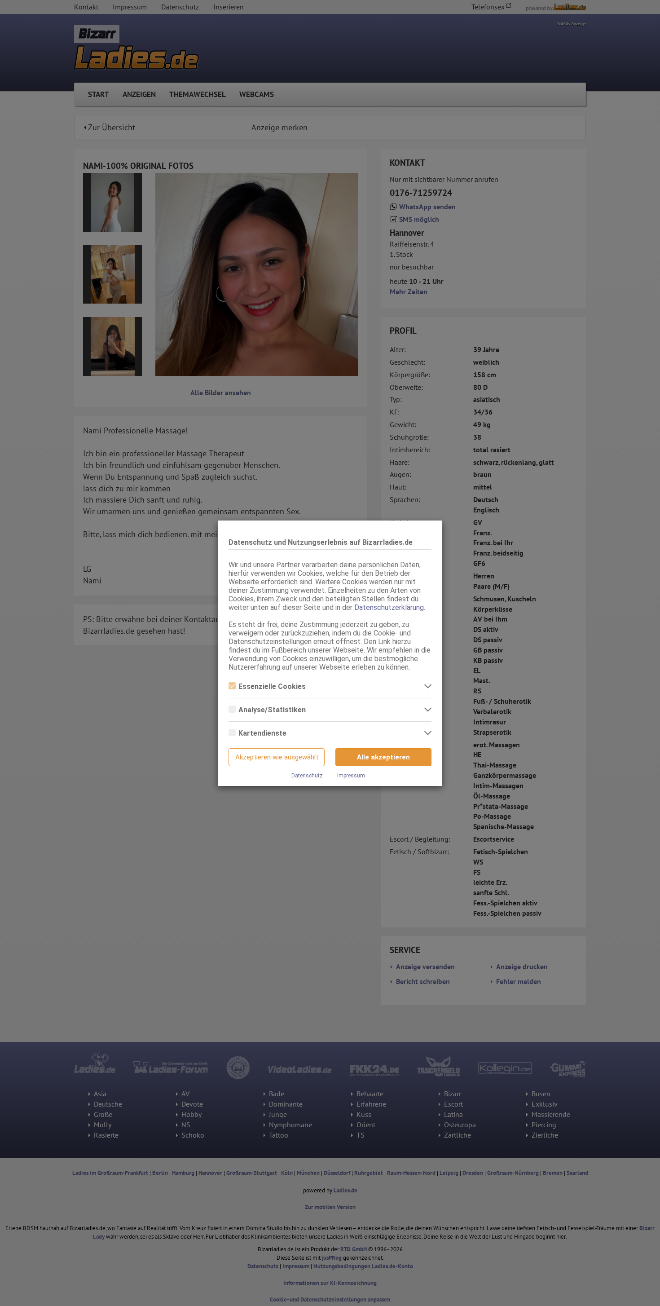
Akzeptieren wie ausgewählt (276, 757)
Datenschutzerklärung (389, 607)
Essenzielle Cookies (272, 686)
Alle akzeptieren (383, 757)
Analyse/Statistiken (272, 710)
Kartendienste (262, 733)
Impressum (351, 775)
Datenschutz (307, 775)
